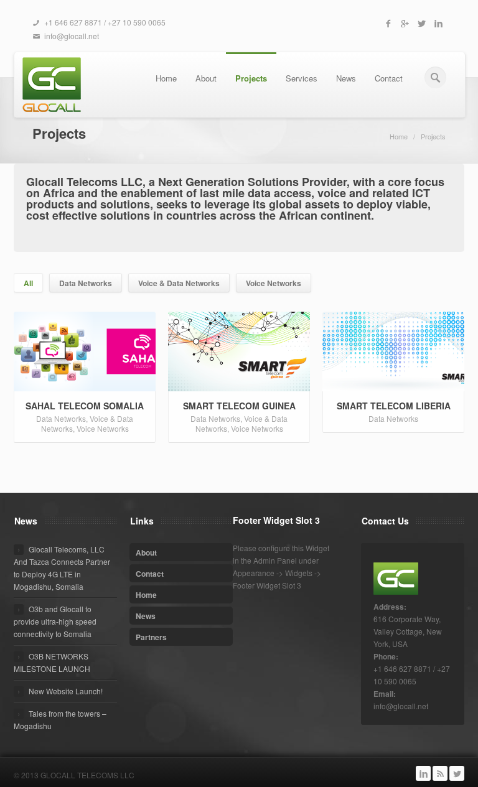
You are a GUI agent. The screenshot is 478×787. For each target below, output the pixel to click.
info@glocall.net (71, 35)
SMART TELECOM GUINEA (239, 405)
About (206, 78)
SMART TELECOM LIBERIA (394, 405)
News (346, 78)
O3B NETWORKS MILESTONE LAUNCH (52, 662)
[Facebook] (387, 23)
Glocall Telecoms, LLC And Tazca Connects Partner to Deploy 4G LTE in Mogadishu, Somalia (62, 568)
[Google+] (404, 23)
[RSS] (440, 773)
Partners (151, 637)
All (28, 283)
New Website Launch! (66, 691)
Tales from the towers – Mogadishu (60, 719)
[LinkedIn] (438, 23)
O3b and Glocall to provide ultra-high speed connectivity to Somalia (55, 621)
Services (301, 78)
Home (166, 78)
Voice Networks (273, 283)
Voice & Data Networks (179, 283)
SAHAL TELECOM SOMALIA (85, 405)
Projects (251, 78)
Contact (389, 78)
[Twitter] (421, 23)
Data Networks (85, 283)
